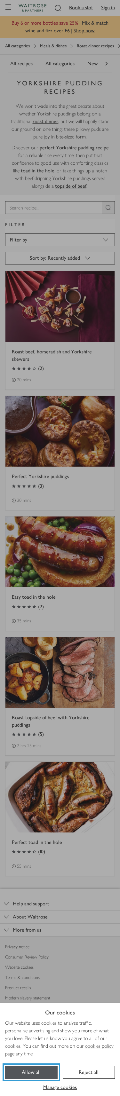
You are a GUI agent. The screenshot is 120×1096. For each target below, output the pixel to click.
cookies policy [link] (99, 1046)
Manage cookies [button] (60, 1087)
